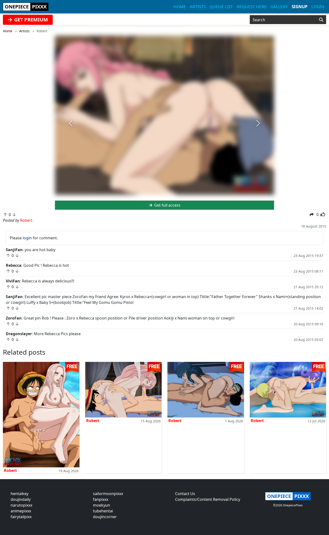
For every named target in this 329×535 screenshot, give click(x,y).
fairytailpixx (21, 516)
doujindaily (21, 499)
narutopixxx (21, 505)
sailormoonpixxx (108, 493)
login (27, 238)
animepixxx (21, 511)
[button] (71, 124)
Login (317, 6)
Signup (300, 6)
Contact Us (185, 493)
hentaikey (19, 493)
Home (179, 6)
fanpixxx (100, 499)
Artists (198, 6)
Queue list (221, 6)
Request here (252, 6)
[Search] (321, 19)
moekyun (101, 505)
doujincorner (105, 516)
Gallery (279, 6)
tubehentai (103, 511)
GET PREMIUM (30, 19)
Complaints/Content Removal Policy (207, 499)
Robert (10, 470)
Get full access (166, 205)
